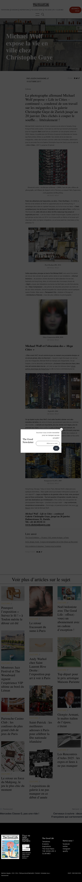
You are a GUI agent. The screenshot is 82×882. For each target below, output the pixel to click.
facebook (66, 844)
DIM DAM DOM (76, 873)
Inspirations (46, 846)
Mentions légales (6, 873)
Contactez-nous (45, 873)
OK (56, 448)
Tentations (46, 841)
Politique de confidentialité (26, 873)
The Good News (48, 849)
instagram (66, 849)
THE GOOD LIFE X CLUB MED (49, 852)
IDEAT (69, 873)
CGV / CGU (15, 873)
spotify (65, 851)
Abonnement (4, 875)
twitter (65, 846)
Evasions (45, 844)
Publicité (37, 873)
